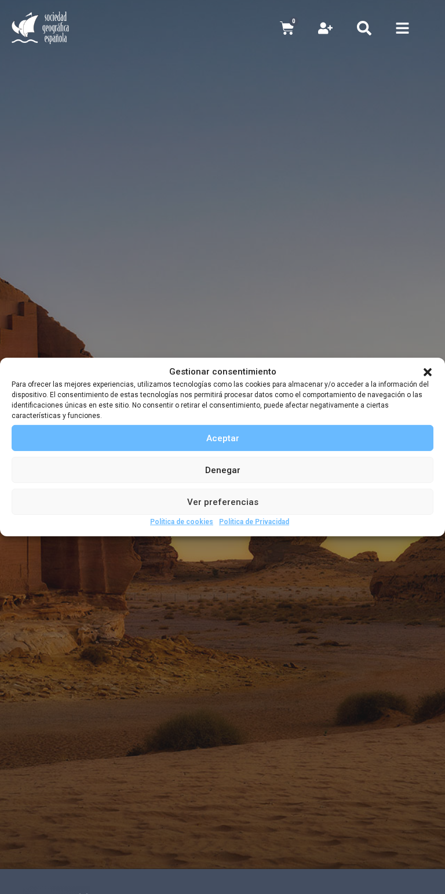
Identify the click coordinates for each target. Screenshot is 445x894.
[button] (427, 372)
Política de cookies (181, 522)
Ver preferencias (222, 501)
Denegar (222, 469)
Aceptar (222, 438)
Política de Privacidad (254, 522)
